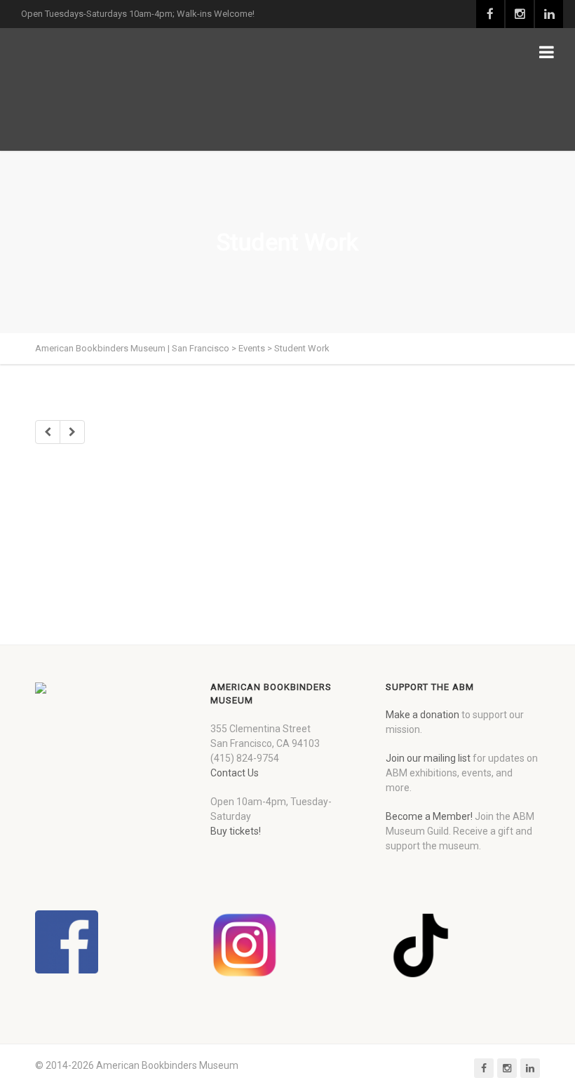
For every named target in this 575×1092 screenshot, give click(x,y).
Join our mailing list (428, 758)
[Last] (72, 432)
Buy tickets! (235, 831)
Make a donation (422, 714)
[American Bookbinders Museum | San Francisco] (108, 89)
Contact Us (234, 772)
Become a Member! (429, 816)
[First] (47, 432)
